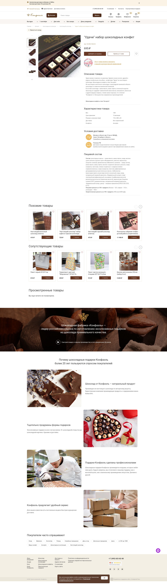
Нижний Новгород (34, 9)
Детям (113, 21)
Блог (28, 564)
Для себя (57, 21)
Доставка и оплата (59, 8)
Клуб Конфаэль (30, 567)
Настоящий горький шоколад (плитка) (99, 233)
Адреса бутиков (47, 8)
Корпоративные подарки (133, 8)
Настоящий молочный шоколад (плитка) (39, 233)
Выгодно (30, 21)
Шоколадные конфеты (45, 564)
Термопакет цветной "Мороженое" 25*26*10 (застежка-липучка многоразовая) (67, 273)
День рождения (86, 21)
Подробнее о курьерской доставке (104, 139)
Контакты (121, 8)
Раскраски (125, 21)
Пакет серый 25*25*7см (39, 272)
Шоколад (41, 558)
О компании (110, 8)
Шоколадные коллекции (42, 561)
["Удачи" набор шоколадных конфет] (59, 56)
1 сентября (43, 21)
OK (104, 578)
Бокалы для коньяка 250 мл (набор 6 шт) (127, 273)
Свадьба (101, 21)
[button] (32, 79)
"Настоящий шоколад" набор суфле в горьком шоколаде (69, 233)
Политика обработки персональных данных (80, 561)
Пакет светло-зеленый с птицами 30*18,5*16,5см (97, 273)
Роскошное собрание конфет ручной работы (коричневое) (127, 233)
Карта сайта (59, 566)
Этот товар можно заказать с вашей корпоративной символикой (107, 63)
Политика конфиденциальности (78, 558)
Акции (138, 21)
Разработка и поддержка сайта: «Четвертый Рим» (127, 579)
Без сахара (70, 21)
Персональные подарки (43, 567)
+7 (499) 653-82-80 (116, 558)
